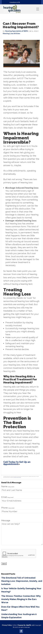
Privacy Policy (7, 625)
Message (5, 520)
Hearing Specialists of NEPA (16, 31)
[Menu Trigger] (38, 9)
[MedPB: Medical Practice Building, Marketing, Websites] (26, 625)
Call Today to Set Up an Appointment (16, 463)
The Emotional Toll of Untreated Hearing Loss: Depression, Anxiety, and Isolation (21, 580)
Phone (7, 507)
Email (7, 497)
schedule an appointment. (17, 477)
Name (7, 486)
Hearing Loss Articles (11, 33)
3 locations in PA (15, 2)
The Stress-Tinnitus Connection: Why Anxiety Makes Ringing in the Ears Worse (21, 599)
